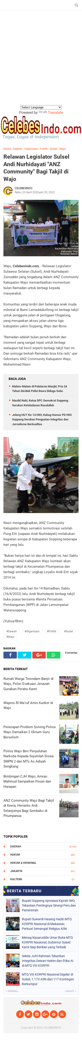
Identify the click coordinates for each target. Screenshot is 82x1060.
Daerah (17, 148)
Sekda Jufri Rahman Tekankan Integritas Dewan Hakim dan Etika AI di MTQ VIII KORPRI (47, 960)
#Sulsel (68, 631)
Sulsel (53, 148)
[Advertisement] (41, 61)
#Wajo (10, 636)
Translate (55, 112)
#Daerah (11, 631)
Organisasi (31, 148)
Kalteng (16, 879)
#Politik (51, 631)
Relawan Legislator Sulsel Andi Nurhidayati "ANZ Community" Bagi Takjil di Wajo (36, 167)
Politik (44, 148)
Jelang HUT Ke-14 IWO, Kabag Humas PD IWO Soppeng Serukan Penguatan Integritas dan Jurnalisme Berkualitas (42, 419)
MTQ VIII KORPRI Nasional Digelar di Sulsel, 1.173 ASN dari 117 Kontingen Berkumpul (48, 979)
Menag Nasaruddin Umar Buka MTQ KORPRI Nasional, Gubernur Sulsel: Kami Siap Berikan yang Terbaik (47, 942)
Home (7, 148)
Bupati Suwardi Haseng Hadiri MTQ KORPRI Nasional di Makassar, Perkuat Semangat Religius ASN (47, 923)
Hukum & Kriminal (23, 862)
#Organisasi (32, 631)
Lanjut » (70, 991)
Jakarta (16, 871)
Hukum (15, 854)
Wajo (62, 148)
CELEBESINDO (52, 1027)
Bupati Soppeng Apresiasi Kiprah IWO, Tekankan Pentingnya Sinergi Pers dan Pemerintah (49, 905)
